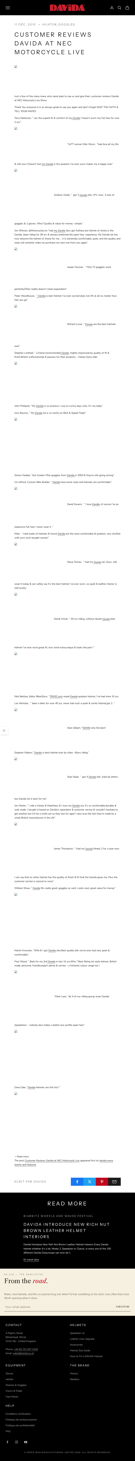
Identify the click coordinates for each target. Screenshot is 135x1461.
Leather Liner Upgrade (82, 1339)
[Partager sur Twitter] (89, 1182)
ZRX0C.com (56, 696)
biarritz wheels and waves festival (59, 1216)
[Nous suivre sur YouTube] (25, 1442)
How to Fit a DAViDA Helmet (86, 1356)
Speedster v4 (77, 1333)
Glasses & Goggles (16, 1385)
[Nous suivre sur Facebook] (7, 1442)
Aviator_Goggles (58, 24)
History (74, 1373)
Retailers (74, 1379)
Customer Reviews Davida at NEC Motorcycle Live (52, 1160)
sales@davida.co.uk (23, 1353)
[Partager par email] (114, 1182)
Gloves (9, 1373)
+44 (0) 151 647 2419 (26, 1349)
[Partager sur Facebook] (77, 1182)
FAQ (8, 1431)
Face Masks (12, 1396)
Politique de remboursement (21, 1419)
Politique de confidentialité (20, 1425)
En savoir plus (31, 1259)
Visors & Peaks (14, 1391)
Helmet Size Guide (80, 1350)
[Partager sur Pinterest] (102, 1182)
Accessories (76, 1344)
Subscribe (123, 1306)
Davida (38, 413)
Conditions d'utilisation (18, 1414)
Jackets (9, 1379)
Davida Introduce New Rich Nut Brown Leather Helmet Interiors (67, 1230)
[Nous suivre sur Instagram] (16, 1442)
